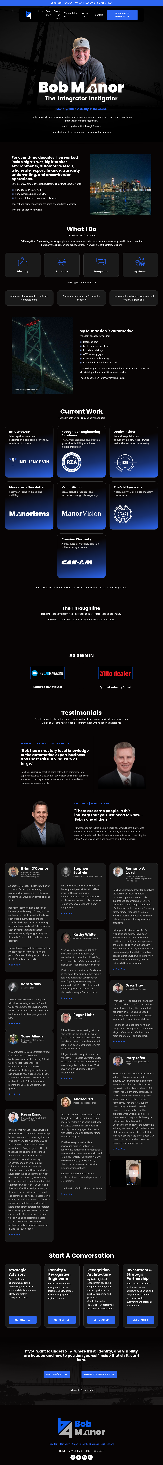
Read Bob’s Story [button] (56, 1374)
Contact (99, 15)
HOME (62, 1451)
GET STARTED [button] (22, 1320)
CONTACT (98, 1451)
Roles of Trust (57, 15)
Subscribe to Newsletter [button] (122, 15)
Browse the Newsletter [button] (99, 1374)
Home (40, 11)
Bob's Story (48, 13)
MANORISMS (75, 1451)
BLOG (87, 1451)
